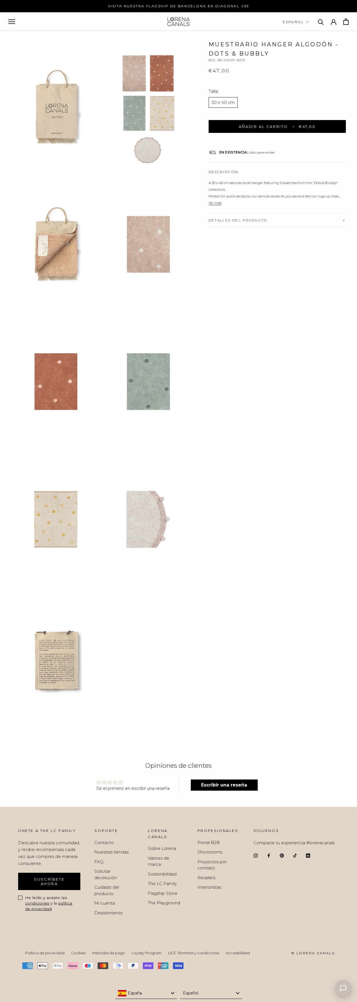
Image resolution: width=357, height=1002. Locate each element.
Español (293, 22)
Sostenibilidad (162, 874)
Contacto (104, 842)
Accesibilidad (238, 953)
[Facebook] (269, 855)
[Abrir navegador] (11, 21)
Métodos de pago (108, 953)
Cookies (78, 953)
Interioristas (209, 887)
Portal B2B (208, 842)
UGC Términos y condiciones (193, 953)
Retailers (206, 877)
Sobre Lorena (162, 848)
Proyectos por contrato (212, 865)
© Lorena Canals (313, 953)
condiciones (37, 903)
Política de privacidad (44, 953)
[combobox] (146, 993)
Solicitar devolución (105, 874)
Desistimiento (108, 912)
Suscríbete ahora (49, 881)
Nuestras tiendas (111, 852)
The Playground (164, 902)
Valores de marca (158, 861)
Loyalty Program (146, 953)
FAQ (98, 861)
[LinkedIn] (308, 855)
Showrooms (209, 852)
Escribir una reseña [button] (224, 785)
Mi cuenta (104, 903)
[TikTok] (295, 855)
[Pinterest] (282, 855)
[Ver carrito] (346, 21)
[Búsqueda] (321, 22)
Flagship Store (162, 893)
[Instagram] (256, 855)
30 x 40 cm (223, 102)
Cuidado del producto (106, 890)
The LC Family (162, 883)
